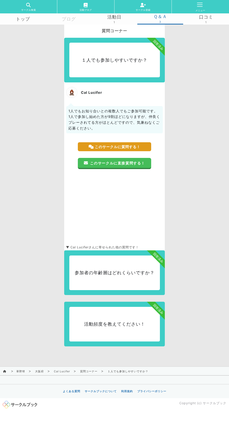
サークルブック (214, 403)
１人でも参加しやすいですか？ (128, 371)
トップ (23, 19)
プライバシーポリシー (151, 391)
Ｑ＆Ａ (160, 16)
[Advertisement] (114, 207)
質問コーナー (89, 371)
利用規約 (127, 391)
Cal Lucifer (62, 371)
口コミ (206, 17)
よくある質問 (71, 391)
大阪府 (39, 371)
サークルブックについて (101, 391)
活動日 (114, 17)
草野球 (20, 371)
